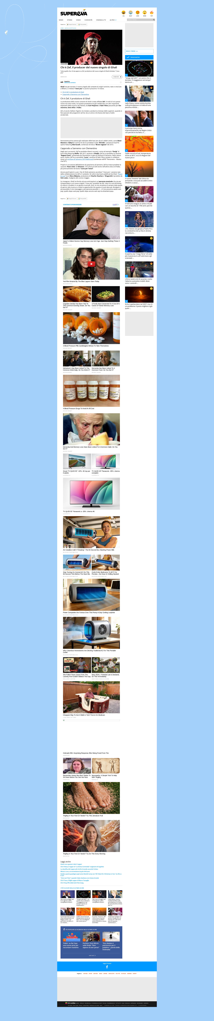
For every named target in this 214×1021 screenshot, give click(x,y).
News (61, 20)
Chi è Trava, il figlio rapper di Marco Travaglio (75, 880)
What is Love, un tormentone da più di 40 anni (75, 871)
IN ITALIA (123, 973)
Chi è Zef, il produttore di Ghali (73, 92)
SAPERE (105, 973)
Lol (124, 16)
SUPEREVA (146, 1003)
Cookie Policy (86, 1005)
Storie (69, 20)
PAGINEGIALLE (88, 1003)
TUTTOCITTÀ (118, 1003)
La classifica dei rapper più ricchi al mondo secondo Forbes (79, 869)
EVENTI (134, 973)
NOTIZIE (85, 973)
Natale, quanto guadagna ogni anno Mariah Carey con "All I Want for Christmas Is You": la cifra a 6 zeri (91, 875)
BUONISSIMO (140, 1003)
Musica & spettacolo (70, 28)
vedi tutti (91, 955)
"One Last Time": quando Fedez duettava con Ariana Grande (80, 878)
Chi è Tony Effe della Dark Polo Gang (72, 883)
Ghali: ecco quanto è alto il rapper (71, 864)
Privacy (80, 1005)
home (62, 28)
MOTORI (95, 973)
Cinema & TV (101, 20)
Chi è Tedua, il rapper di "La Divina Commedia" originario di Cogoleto (82, 867)
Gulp (130, 16)
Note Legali (75, 1005)
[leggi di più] (120, 82)
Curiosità (88, 20)
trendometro (135, 57)
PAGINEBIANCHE (111, 1003)
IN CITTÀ (118, 973)
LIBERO (77, 1003)
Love (137, 16)
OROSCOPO (111, 973)
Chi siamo (70, 1005)
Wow (144, 16)
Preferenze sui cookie (94, 1005)
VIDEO (100, 973)
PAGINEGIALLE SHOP (97, 1003)
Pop (152, 16)
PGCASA (104, 1003)
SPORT (90, 973)
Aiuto (101, 1005)
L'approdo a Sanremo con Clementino (75, 94)
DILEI (123, 1003)
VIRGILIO (82, 1003)
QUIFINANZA (133, 1003)
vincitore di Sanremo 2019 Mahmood (80, 159)
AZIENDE (129, 973)
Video (78, 20)
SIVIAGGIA (127, 1003)
